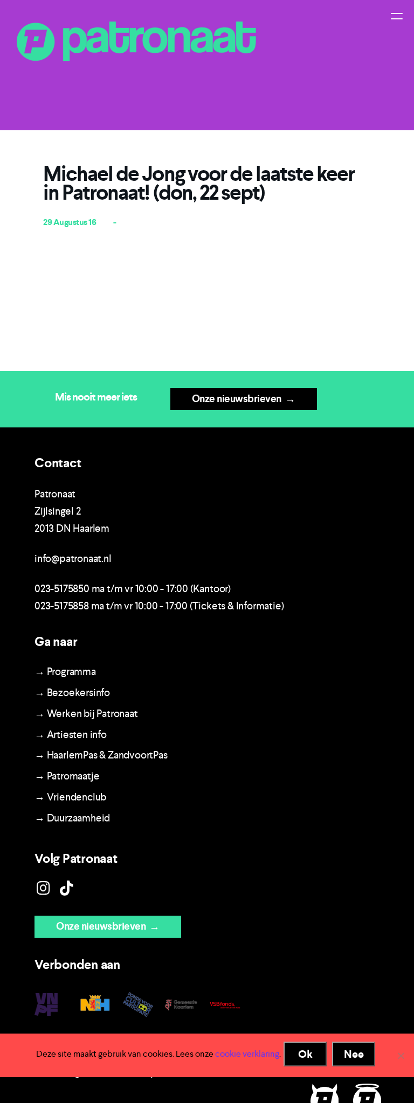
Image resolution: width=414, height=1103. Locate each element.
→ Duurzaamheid (72, 818)
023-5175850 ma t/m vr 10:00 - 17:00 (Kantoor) (132, 588)
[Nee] (400, 1055)
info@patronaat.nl (73, 558)
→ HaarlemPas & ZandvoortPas (101, 755)
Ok (305, 1054)
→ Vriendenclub (70, 797)
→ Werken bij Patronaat (86, 713)
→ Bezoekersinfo (72, 692)
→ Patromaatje (66, 776)
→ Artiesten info (70, 734)
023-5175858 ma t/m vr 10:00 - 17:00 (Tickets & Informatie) (159, 606)
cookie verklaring (247, 1053)
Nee (354, 1054)
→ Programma (65, 671)
